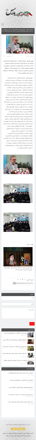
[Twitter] (18, 429)
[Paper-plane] (21, 429)
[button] (2, 24)
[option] (18, 374)
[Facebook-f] (24, 429)
